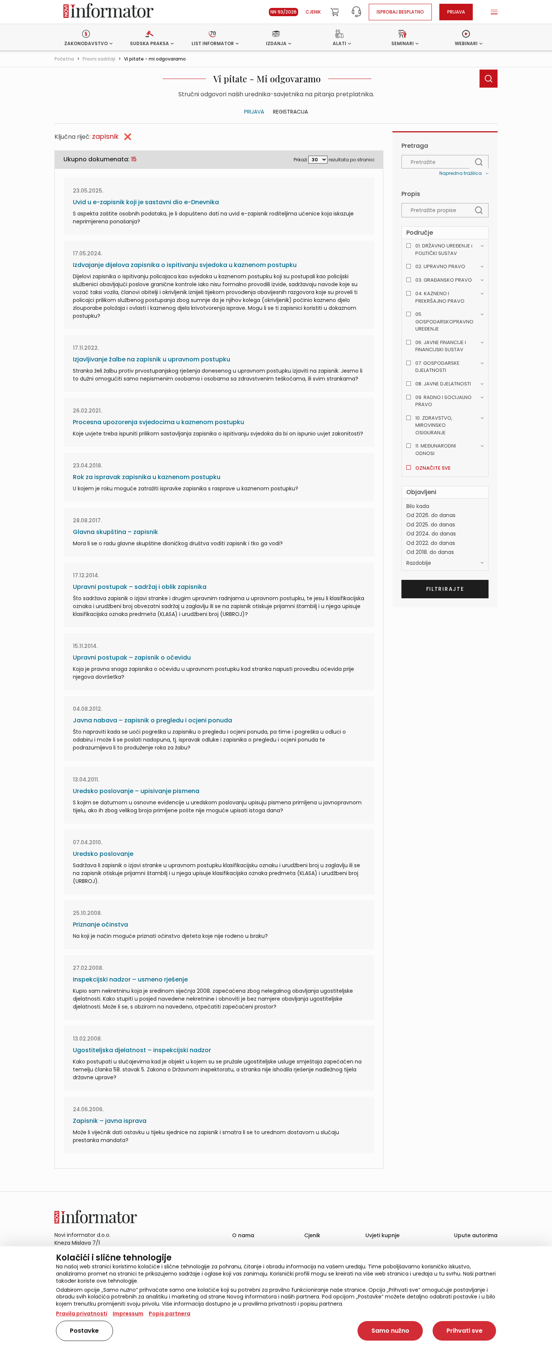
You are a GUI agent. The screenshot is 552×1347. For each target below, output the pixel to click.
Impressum (128, 1313)
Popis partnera (169, 1313)
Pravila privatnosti (81, 1313)
